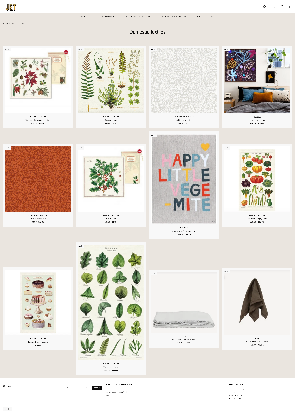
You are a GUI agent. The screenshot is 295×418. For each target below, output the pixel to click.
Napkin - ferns (111, 120)
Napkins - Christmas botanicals (38, 120)
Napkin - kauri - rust (38, 219)
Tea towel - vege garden (257, 219)
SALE (213, 17)
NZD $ (6, 409)
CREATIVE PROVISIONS (139, 17)
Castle (257, 117)
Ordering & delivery (236, 389)
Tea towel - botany (111, 367)
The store (109, 389)
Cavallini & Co (38, 117)
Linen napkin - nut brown (257, 342)
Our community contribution (117, 392)
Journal (108, 395)
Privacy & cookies (235, 395)
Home (5, 24)
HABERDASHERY (107, 17)
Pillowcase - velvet (257, 120)
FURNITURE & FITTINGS (175, 17)
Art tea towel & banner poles (184, 231)
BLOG (199, 17)
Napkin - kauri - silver (184, 120)
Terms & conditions (236, 399)
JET (4, 414)
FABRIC (83, 17)
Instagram (10, 386)
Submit (97, 388)
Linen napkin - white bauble (184, 339)
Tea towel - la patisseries (38, 342)
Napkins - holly (111, 219)
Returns (232, 392)
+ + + (184, 336)
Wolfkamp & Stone (184, 117)
